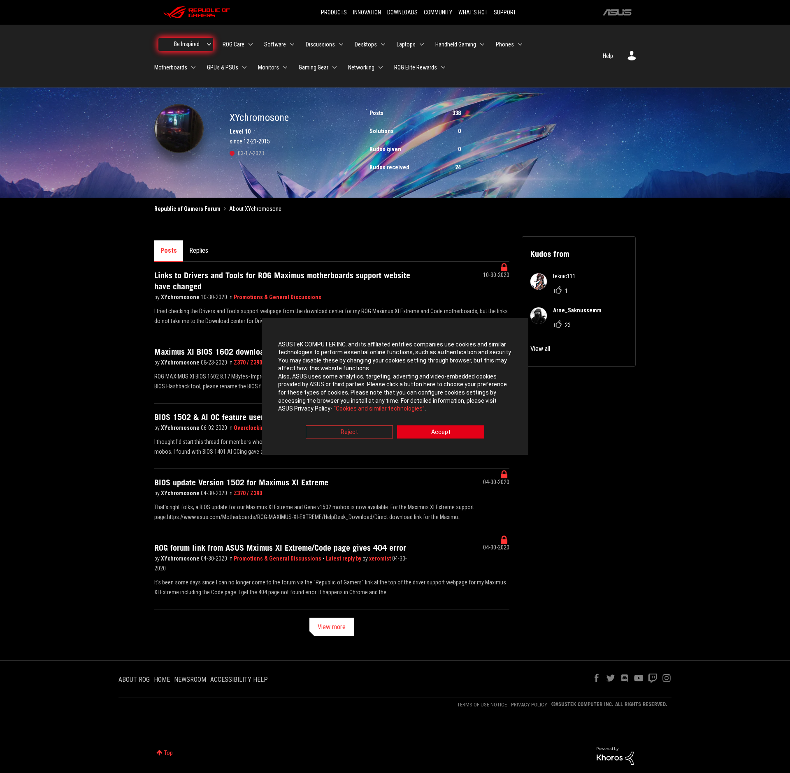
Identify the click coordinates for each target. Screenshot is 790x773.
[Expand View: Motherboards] (193, 67)
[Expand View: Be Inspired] (209, 44)
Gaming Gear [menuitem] (313, 67)
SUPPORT (505, 12)
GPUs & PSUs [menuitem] (222, 67)
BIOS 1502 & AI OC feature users (210, 417)
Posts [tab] (168, 250)
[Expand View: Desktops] (383, 44)
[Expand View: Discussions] (341, 44)
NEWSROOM (190, 679)
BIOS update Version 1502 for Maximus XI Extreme (241, 482)
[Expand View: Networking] (380, 67)
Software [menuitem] (275, 44)
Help (608, 56)
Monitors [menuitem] (268, 67)
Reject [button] (349, 432)
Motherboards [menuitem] (170, 67)
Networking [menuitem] (361, 67)
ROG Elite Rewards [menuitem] (415, 67)
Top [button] (168, 753)
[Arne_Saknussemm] (569, 321)
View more (332, 627)
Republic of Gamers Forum (187, 208)
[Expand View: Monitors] (285, 67)
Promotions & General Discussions (277, 297)
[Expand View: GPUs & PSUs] (244, 67)
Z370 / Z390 (248, 362)
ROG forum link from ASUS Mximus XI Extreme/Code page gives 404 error (280, 548)
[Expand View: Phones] (520, 44)
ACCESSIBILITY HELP (239, 679)
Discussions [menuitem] (320, 44)
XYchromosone (181, 297)
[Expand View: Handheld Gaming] (482, 44)
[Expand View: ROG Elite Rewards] (443, 67)
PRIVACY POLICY (529, 704)
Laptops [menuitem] (406, 44)
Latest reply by (344, 558)
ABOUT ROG (134, 679)
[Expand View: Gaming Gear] (334, 67)
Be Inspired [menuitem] (187, 44)
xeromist (380, 558)
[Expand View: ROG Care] (250, 44)
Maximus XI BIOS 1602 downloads (213, 352)
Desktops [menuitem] (366, 44)
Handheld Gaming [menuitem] (455, 44)
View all (540, 349)
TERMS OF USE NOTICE (482, 704)
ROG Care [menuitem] (233, 44)
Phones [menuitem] (505, 44)
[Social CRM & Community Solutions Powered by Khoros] (615, 755)
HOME (162, 679)
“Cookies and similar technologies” (379, 409)
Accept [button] (441, 432)
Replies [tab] (198, 250)
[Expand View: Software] (292, 44)
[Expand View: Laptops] (422, 44)
